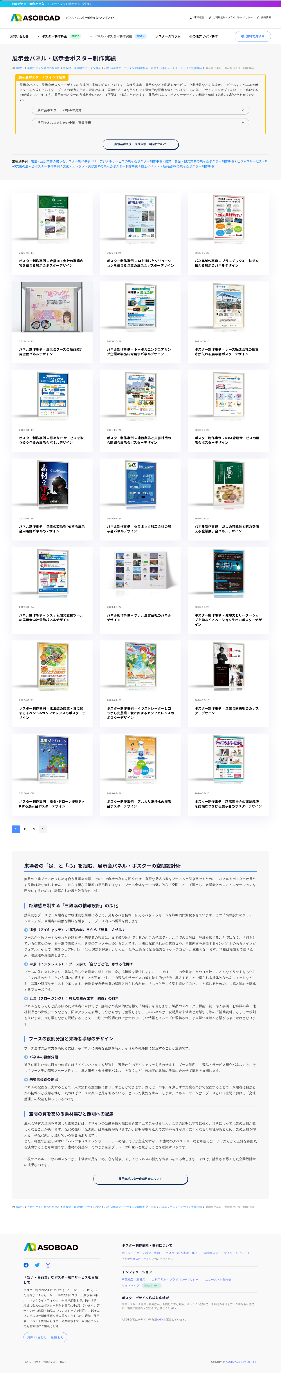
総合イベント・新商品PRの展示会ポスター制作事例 (177, 166)
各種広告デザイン (140, 1259)
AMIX (160, 1319)
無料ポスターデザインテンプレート (227, 1253)
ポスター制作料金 (60, 36)
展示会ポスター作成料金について (140, 1178)
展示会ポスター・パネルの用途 (59, 110)
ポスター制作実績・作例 (182, 1253)
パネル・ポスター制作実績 (119, 36)
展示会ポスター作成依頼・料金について (140, 144)
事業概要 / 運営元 (133, 1279)
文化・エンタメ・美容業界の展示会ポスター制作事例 (100, 166)
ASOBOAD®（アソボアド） (242, 1361)
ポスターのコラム (167, 36)
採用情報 (266, 17)
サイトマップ (140, 1285)
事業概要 (199, 17)
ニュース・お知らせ (218, 1279)
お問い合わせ (19, 36)
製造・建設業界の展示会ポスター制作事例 (61, 161)
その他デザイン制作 (203, 36)
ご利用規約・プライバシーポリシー (233, 17)
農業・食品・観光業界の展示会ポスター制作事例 (199, 161)
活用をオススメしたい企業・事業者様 (64, 122)
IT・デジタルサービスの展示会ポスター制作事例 (127, 161)
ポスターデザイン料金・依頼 (141, 1253)
